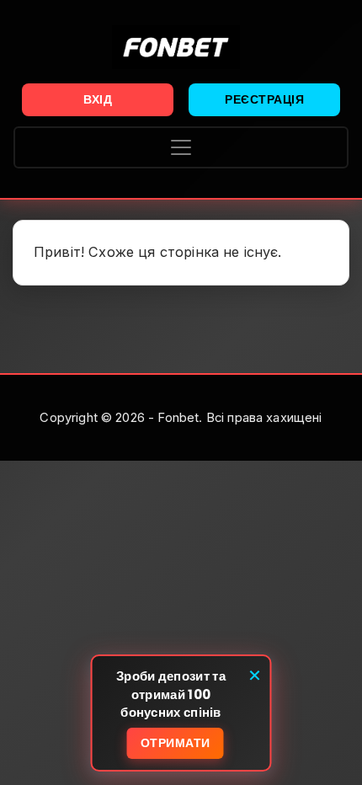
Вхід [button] (97, 99)
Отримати (175, 742)
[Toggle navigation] (181, 147)
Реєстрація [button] (264, 99)
